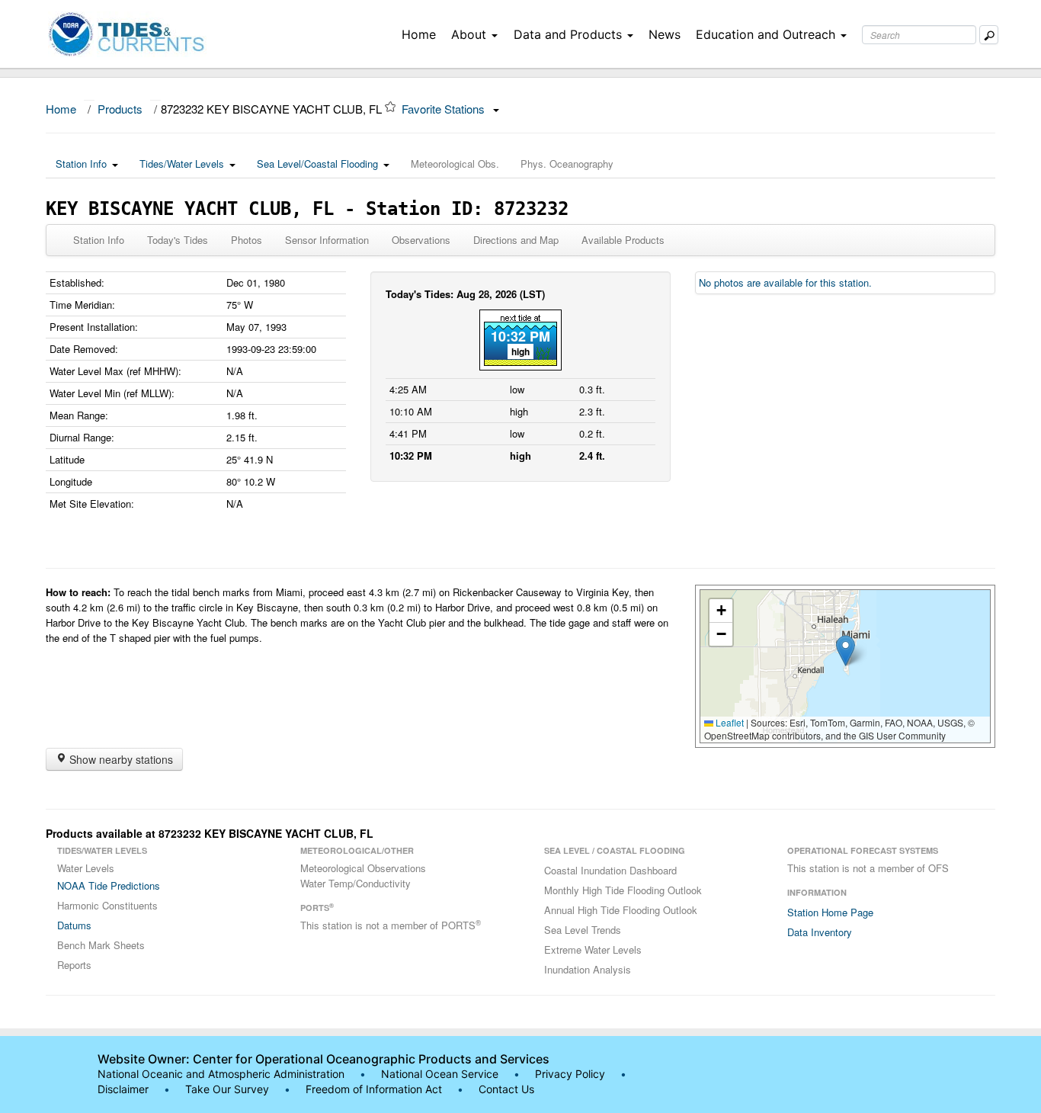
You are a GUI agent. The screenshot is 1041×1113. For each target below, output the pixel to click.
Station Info (81, 163)
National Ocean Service (439, 1073)
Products (120, 109)
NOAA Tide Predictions (108, 885)
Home (419, 34)
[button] (845, 650)
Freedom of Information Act (374, 1089)
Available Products (623, 240)
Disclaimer (123, 1089)
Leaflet (728, 722)
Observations (421, 240)
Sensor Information (327, 240)
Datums (74, 925)
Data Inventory (819, 932)
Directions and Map (516, 240)
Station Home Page (830, 912)
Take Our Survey (228, 1089)
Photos (246, 240)
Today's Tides (177, 240)
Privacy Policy (570, 1073)
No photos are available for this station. (785, 282)
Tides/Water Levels (181, 163)
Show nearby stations (119, 759)
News (665, 34)
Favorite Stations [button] (445, 109)
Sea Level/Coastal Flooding (317, 163)
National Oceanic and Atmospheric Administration (221, 1073)
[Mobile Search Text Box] (988, 34)
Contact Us (506, 1089)
